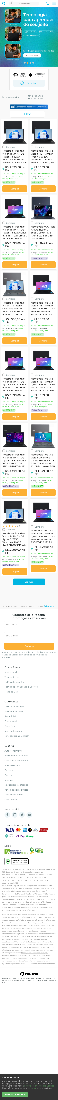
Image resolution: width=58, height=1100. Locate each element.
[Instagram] (14, 815)
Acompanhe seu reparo (16, 755)
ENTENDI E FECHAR (15, 1094)
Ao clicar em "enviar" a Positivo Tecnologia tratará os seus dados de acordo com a (28, 654)
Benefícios (32, 83)
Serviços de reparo (14, 794)
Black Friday (11, 726)
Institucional (11, 672)
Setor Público (11, 716)
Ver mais (29, 582)
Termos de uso (12, 677)
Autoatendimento (14, 751)
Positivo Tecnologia (14, 706)
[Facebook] (7, 815)
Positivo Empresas (14, 711)
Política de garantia (14, 682)
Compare (10, 147)
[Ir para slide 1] (25, 63)
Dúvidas (9, 770)
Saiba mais (49, 606)
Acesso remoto (12, 765)
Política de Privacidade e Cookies (21, 687)
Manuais (9, 780)
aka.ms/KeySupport (44, 902)
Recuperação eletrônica (16, 785)
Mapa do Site (11, 692)
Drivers (8, 775)
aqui (34, 1088)
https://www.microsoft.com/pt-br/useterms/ (36, 917)
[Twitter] (22, 815)
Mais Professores (13, 731)
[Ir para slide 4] (33, 63)
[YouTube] (29, 815)
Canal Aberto (11, 799)
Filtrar (27, 114)
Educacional (11, 721)
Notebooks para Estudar (17, 736)
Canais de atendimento (16, 760)
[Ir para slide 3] (30, 63)
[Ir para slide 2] (27, 63)
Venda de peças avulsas (16, 790)
